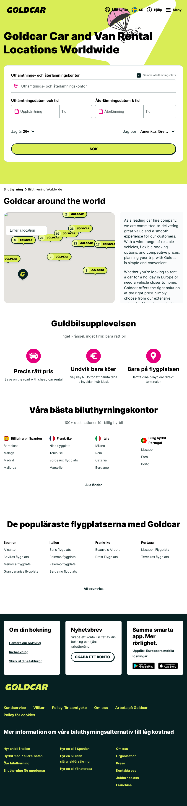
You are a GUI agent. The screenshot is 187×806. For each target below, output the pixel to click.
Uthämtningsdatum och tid (35, 100)
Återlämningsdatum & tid (117, 100)
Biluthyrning (13, 189)
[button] (23, 275)
